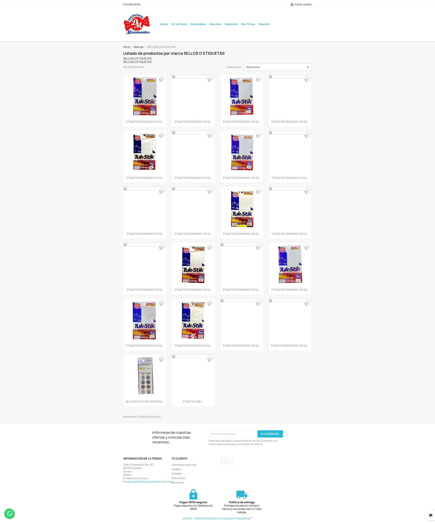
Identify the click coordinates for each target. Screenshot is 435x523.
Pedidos (176, 469)
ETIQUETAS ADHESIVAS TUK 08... (241, 177)
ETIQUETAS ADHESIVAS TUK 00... (145, 121)
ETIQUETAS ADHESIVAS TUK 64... (241, 289)
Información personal (184, 464)
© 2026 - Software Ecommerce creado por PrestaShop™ (217, 518)
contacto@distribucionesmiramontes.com (147, 481)
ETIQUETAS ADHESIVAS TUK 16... (144, 233)
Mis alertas (178, 482)
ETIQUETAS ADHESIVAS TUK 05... (290, 289)
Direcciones (179, 478)
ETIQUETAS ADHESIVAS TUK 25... (193, 121)
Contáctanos (132, 4)
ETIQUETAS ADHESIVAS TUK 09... (193, 177)
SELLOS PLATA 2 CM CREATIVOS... (145, 401)
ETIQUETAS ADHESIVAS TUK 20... (193, 289)
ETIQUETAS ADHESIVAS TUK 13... (290, 177)
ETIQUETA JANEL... (193, 401)
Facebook (223, 461)
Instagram (231, 461)
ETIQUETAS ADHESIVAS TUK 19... (290, 233)
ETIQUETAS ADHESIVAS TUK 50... (241, 121)
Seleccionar (278, 67)
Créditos (177, 473)
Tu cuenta (179, 458)
